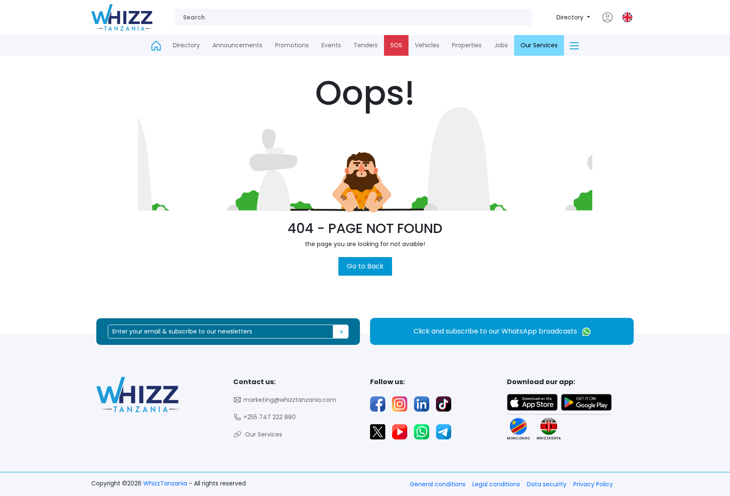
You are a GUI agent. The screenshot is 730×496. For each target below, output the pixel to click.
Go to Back (365, 266)
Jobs (501, 45)
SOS (396, 45)
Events (331, 45)
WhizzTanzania (166, 483)
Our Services (539, 45)
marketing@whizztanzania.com (289, 400)
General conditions (438, 484)
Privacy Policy (593, 484)
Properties (467, 45)
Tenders (366, 45)
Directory (570, 17)
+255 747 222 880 (269, 417)
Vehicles (427, 45)
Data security (547, 484)
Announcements (237, 45)
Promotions (292, 45)
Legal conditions (496, 484)
